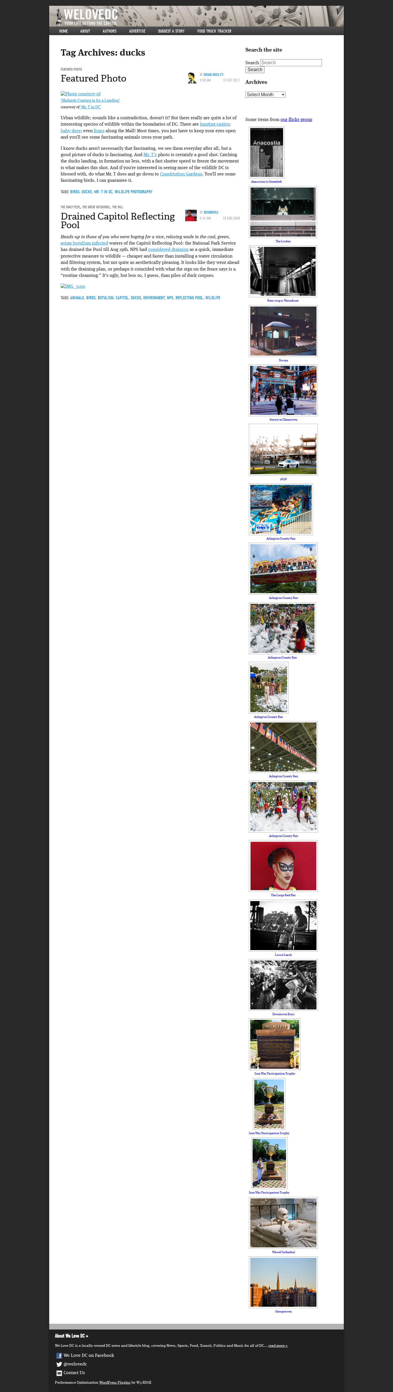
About (85, 31)
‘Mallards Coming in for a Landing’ (90, 101)
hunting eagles (214, 124)
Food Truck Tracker (214, 31)
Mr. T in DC (103, 191)
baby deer (71, 131)
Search (252, 63)
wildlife (212, 297)
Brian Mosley (214, 74)
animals (77, 297)
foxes (99, 131)
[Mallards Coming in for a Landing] (80, 94)
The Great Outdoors (96, 207)
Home (63, 31)
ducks (87, 191)
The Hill (117, 207)
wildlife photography (133, 191)
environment (154, 297)
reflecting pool (189, 297)
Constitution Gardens (181, 174)
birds (74, 191)
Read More (276, 1346)
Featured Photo (71, 69)
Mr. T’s (150, 155)
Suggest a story (171, 31)
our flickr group (296, 120)
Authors (110, 31)
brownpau (211, 212)
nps (170, 297)
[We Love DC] (199, 18)
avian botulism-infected (84, 243)
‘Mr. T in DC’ (90, 107)
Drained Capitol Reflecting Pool (118, 220)
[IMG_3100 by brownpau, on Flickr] (73, 287)
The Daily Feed (70, 207)
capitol (122, 297)
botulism (105, 297)
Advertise (137, 31)
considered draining (168, 249)
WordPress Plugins (115, 1383)
